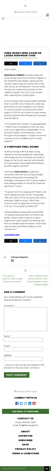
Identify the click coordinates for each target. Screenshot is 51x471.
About (25, 431)
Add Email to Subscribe (25, 411)
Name (7, 336)
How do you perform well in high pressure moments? (12, 279)
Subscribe (26, 440)
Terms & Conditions (25, 453)
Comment (9, 306)
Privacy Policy (25, 449)
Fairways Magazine (14, 58)
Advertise (25, 436)
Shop (25, 444)
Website (8, 355)
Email (7, 346)
